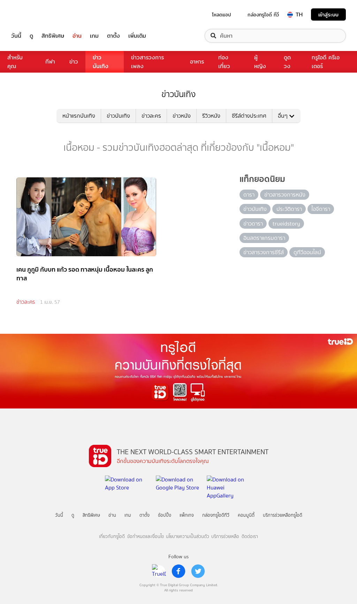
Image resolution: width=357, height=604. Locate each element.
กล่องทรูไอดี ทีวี (263, 15)
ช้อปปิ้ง (164, 515)
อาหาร (197, 61)
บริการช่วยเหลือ (225, 536)
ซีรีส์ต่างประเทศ (249, 116)
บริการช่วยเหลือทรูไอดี (282, 515)
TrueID (32, 14)
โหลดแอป (221, 15)
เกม (94, 35)
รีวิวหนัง (211, 116)
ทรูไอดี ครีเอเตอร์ (326, 62)
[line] (159, 571)
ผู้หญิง (260, 62)
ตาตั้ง (113, 35)
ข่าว (73, 61)
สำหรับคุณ (15, 62)
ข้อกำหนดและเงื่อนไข (145, 536)
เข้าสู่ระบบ (328, 14)
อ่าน (77, 35)
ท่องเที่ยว (224, 62)
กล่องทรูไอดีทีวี (215, 515)
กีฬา (50, 61)
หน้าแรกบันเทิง (78, 116)
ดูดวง (287, 62)
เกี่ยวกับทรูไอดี (112, 536)
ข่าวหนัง (182, 116)
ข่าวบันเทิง (100, 62)
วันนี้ (16, 35)
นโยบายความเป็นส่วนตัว (187, 536)
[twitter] (198, 571)
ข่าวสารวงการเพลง (147, 62)
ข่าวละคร (151, 116)
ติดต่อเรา (250, 536)
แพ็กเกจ (187, 515)
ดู (31, 35)
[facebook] (178, 571)
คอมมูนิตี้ (246, 515)
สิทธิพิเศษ (52, 35)
